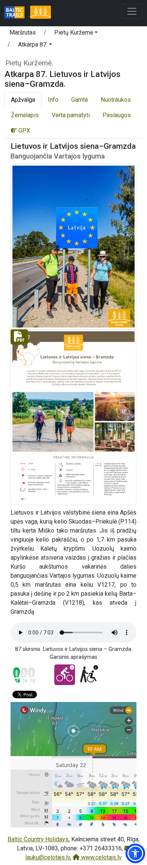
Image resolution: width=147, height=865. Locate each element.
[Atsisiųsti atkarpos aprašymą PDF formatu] (73, 416)
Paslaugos (117, 115)
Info (53, 99)
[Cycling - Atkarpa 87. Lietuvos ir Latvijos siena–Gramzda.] (64, 674)
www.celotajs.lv (101, 857)
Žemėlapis (25, 115)
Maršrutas (22, 32)
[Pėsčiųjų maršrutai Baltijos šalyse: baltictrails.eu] (17, 13)
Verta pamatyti (71, 115)
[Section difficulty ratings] (24, 674)
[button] (76, 34)
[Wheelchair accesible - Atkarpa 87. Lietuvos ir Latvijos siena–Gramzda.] (88, 674)
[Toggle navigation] (131, 11)
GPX (23, 130)
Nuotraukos (116, 99)
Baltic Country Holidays (38, 839)
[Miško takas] (40, 13)
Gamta (79, 99)
